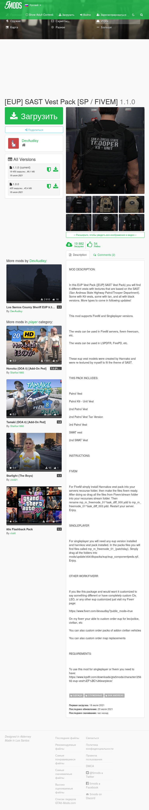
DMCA (90, 766)
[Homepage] (24, 145)
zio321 (14, 479)
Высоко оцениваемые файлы (64, 788)
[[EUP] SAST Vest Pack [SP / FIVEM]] (105, 150)
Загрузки (79, 246)
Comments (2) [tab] (105, 255)
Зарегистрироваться (113, 14)
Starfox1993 (17, 372)
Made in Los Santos (17, 740)
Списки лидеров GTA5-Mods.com (65, 801)
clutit (13, 533)
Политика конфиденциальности (99, 746)
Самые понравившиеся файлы (65, 759)
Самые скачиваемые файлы (63, 774)
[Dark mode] (133, 14)
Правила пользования (94, 757)
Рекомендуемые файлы (65, 746)
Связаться (92, 738)
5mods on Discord (94, 796)
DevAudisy (30, 140)
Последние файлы (67, 738)
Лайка (97, 246)
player (33, 321)
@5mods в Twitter (94, 775)
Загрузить (67, 14)
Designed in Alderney (18, 736)
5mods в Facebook (93, 785)
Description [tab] (79, 255)
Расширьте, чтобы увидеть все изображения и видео (105, 234)
